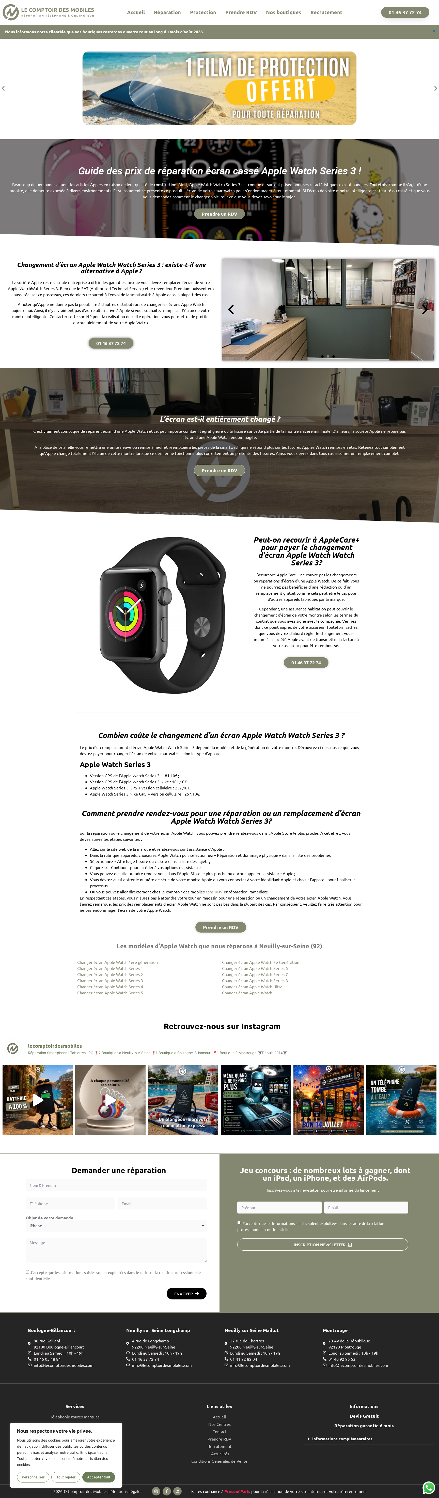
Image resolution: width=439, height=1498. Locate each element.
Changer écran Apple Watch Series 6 (255, 968)
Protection (203, 12)
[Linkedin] (177, 1491)
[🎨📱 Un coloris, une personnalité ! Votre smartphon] (110, 1100)
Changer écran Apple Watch (247, 992)
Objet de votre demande (49, 1218)
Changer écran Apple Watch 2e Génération (260, 962)
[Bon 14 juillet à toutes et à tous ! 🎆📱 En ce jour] (328, 1100)
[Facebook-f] (167, 1491)
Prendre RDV (241, 12)
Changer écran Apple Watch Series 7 (255, 974)
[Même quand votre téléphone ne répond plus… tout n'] (256, 1100)
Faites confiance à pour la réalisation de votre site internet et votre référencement (279, 1491)
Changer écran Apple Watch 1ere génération (117, 962)
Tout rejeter (65, 1477)
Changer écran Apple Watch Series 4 (110, 986)
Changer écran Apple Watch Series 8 (255, 980)
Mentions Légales (126, 1491)
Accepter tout (98, 1477)
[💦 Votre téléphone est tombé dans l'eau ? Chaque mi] (401, 1100)
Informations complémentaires (342, 1438)
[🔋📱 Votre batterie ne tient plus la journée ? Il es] (38, 1100)
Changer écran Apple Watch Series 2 (110, 974)
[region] (66, 1455)
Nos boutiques (283, 12)
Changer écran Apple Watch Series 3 (110, 980)
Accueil (136, 12)
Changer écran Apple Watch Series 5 (110, 992)
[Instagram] (156, 1491)
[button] (3, 88)
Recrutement (326, 12)
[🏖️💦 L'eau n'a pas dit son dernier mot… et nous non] (183, 1100)
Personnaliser (33, 1477)
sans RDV (214, 891)
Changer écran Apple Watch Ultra (252, 986)
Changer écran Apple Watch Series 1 (110, 968)
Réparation (167, 12)
